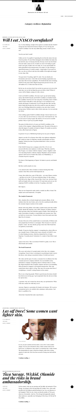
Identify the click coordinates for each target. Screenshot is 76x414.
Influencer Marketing (8, 371)
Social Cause (22, 37)
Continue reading (24, 358)
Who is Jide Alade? (69, 16)
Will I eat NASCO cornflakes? (28, 40)
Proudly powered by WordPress (32, 411)
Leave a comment (6, 48)
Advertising (6, 308)
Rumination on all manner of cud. (38, 12)
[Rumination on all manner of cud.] (38, 7)
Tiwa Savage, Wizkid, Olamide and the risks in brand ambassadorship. (29, 378)
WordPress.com (46, 411)
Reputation (15, 37)
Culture (10, 37)
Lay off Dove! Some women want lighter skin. (30, 312)
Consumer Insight (13, 308)
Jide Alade (5, 46)
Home (62, 16)
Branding (5, 37)
